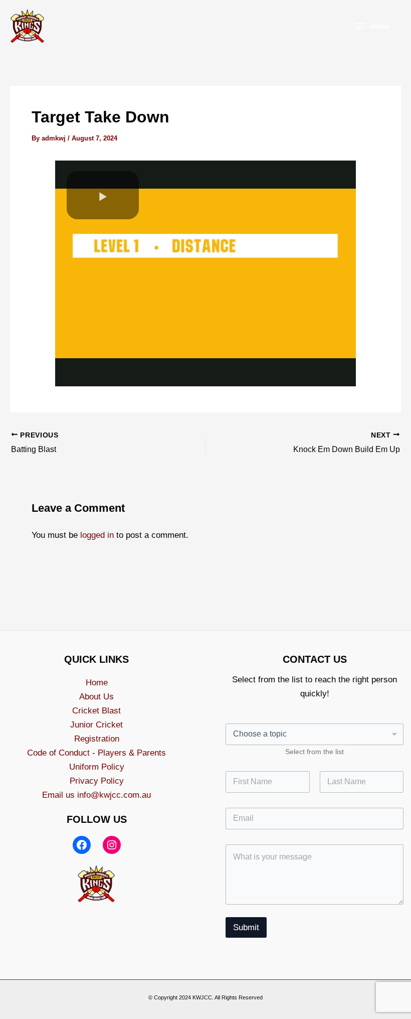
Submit (246, 927)
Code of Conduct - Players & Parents (96, 753)
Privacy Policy (97, 781)
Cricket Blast (96, 710)
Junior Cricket (96, 725)
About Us (96, 696)
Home (97, 682)
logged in (97, 535)
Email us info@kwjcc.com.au (96, 795)
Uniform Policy (96, 767)
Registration (96, 739)
